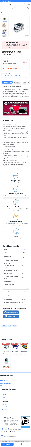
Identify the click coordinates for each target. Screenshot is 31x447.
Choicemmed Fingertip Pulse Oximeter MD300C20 (24, 351)
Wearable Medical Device (11, 12)
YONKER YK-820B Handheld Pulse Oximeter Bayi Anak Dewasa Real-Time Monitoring (6, 366)
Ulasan (24, 82)
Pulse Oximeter (23, 12)
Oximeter (4, 325)
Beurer (23, 249)
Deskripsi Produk (7, 82)
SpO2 (10, 325)
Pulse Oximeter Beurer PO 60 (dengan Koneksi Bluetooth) (6, 351)
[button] (10, 26)
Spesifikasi (17, 82)
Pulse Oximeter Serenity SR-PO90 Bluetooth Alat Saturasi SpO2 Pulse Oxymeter (15, 351)
